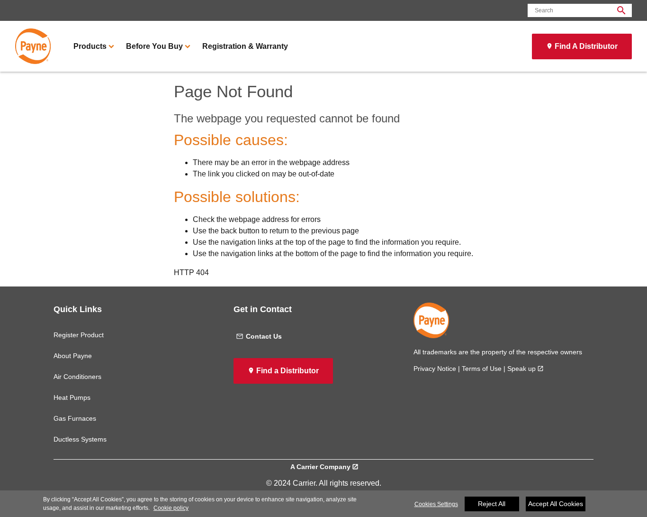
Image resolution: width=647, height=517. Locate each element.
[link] (33, 46)
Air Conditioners (77, 376)
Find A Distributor (586, 46)
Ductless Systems (80, 439)
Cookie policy (171, 508)
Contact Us (264, 336)
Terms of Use (482, 368)
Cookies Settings (436, 504)
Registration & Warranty (245, 46)
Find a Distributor (287, 371)
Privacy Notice (434, 368)
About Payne (73, 356)
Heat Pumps (72, 397)
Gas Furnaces (75, 418)
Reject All (491, 504)
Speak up (521, 368)
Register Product (79, 335)
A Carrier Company (320, 467)
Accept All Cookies (555, 504)
